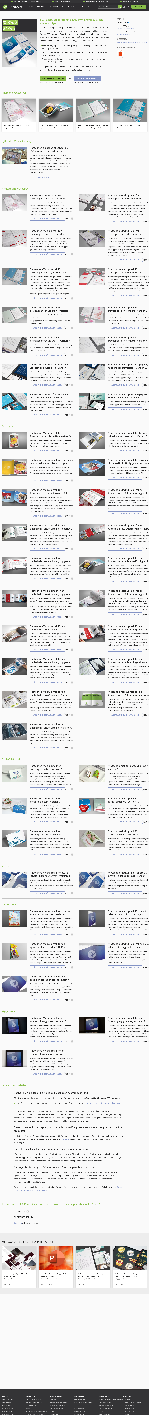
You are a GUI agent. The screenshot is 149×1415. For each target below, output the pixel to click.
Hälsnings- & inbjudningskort (83, 1402)
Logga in (18, 1223)
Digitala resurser (56, 1396)
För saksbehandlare (129, 1405)
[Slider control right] (145, 1267)
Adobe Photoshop (7, 1399)
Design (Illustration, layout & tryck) (36, 1411)
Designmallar (79, 1396)
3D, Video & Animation (57, 1408)
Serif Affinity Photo (7, 1408)
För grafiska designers (130, 1411)
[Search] (120, 7)
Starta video (43, 177)
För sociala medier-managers (132, 1402)
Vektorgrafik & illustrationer (58, 1402)
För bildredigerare (128, 1408)
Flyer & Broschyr (79, 1408)
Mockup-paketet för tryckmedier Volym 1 (104, 1103)
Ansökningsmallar (79, 1399)
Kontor (28, 1408)
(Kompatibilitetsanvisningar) (125, 28)
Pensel (52, 1411)
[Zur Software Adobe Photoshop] (128, 23)
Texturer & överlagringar (57, 1405)
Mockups (119, 42)
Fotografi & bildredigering (34, 1399)
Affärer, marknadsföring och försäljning (135, 42)
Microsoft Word (6, 1405)
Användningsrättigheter (124, 34)
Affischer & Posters (80, 1411)
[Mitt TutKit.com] (124, 7)
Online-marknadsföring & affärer (36, 1402)
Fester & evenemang (105, 1402)
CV (75, 1405)
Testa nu (139, 7)
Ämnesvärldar (104, 1396)
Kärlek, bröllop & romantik (107, 1405)
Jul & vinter (102, 1411)
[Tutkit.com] (12, 7)
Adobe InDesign (7, 1402)
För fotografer (127, 1399)
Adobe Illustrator (7, 1411)
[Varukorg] (128, 7)
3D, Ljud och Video (31, 1405)
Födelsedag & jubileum (106, 1408)
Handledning (30, 1396)
